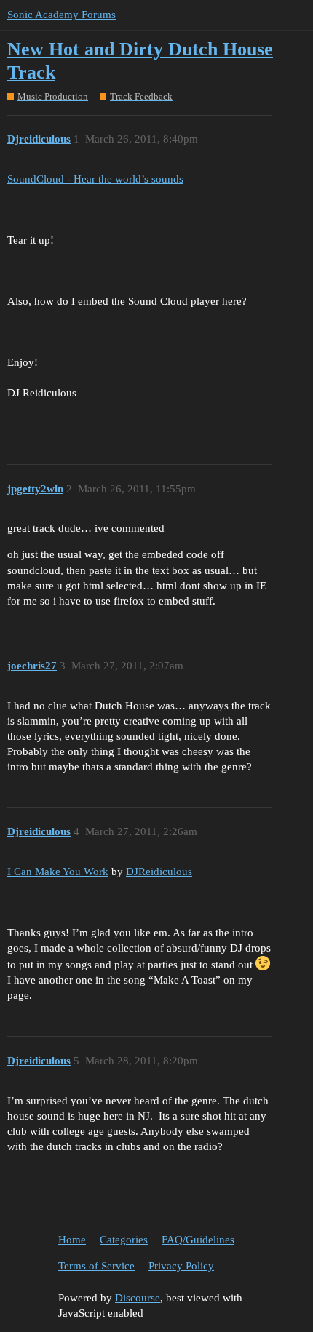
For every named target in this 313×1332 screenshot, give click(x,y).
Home (72, 1239)
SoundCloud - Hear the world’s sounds (95, 179)
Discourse (137, 1298)
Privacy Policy (181, 1266)
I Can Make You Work (57, 871)
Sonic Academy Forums (61, 14)
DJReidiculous (159, 871)
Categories (124, 1239)
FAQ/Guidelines (198, 1239)
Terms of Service (96, 1266)
